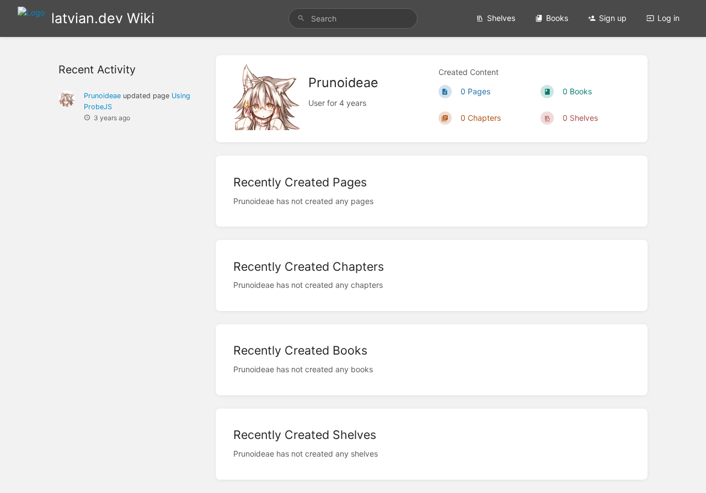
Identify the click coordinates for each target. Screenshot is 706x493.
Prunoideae (102, 96)
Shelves (501, 18)
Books (557, 18)
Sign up (613, 18)
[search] (353, 18)
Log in (668, 18)
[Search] (301, 18)
